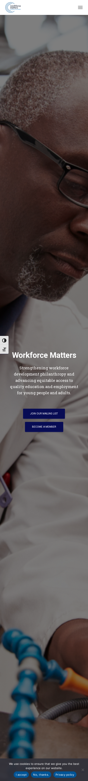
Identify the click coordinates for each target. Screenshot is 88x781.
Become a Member (44, 426)
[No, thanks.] (83, 770)
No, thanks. (41, 774)
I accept (21, 774)
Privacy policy (65, 774)
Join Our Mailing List (44, 413)
